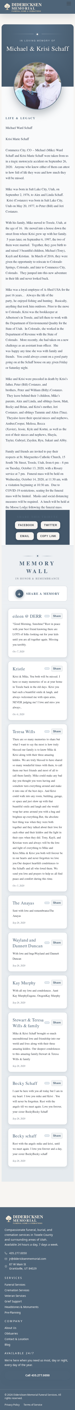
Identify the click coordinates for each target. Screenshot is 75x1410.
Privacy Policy (12, 1404)
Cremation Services (17, 1290)
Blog (7, 1344)
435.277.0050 (18, 1253)
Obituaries (11, 1333)
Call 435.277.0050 (37, 1375)
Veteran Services (15, 1296)
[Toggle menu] (69, 3)
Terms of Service (33, 1404)
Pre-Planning (13, 1312)
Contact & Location (17, 1339)
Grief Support (13, 1301)
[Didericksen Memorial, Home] (31, 7)
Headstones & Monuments (21, 1307)
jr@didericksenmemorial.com (27, 1259)
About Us (10, 1328)
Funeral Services (15, 1284)
